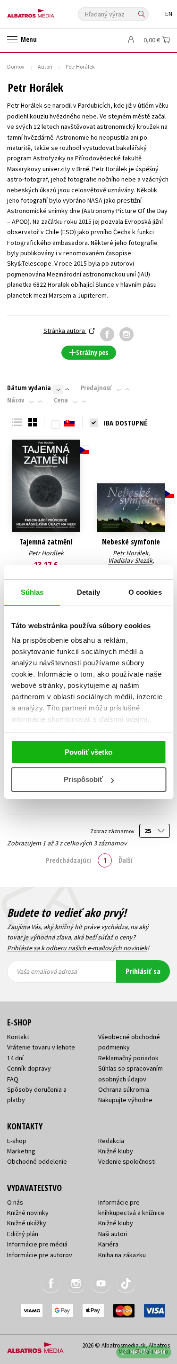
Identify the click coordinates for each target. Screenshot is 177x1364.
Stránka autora (64, 330)
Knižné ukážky (26, 1223)
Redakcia (111, 1140)
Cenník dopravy (29, 1068)
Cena (61, 400)
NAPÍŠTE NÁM (148, 1352)
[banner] (49, 11)
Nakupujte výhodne (125, 1100)
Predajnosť (96, 388)
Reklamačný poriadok (128, 1058)
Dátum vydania (29, 388)
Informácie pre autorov (39, 1255)
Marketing (21, 1151)
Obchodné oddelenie (37, 1161)
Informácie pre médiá (37, 1244)
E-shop (16, 1140)
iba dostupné (125, 422)
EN (168, 14)
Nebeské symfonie (131, 541)
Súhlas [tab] (32, 592)
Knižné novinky (28, 1212)
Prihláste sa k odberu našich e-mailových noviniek (77, 948)
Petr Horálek (46, 553)
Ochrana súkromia (123, 1089)
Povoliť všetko (88, 752)
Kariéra (108, 1244)
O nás (15, 1202)
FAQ (12, 1079)
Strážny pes (92, 352)
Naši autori (112, 1234)
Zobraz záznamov (112, 831)
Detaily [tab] (88, 592)
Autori (45, 66)
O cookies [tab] (145, 592)
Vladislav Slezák (130, 560)
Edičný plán (22, 1234)
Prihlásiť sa (143, 971)
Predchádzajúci (68, 860)
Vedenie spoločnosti (127, 1161)
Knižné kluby (115, 1151)
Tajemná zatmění (45, 541)
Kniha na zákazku (122, 1255)
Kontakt (18, 1037)
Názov (15, 400)
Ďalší (125, 860)
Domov (16, 66)
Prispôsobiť (83, 779)
